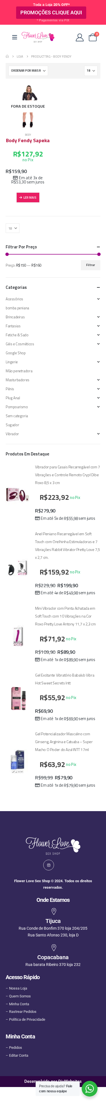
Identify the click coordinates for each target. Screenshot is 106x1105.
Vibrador (12, 434)
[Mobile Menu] (14, 37)
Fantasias (13, 326)
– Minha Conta (17, 1004)
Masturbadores (17, 380)
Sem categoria (17, 416)
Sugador (12, 425)
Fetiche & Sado (17, 335)
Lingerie (12, 362)
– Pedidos (14, 1047)
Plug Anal (13, 398)
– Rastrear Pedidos (21, 1011)
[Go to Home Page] (7, 56)
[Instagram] (48, 865)
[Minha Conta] (80, 37)
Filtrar (90, 264)
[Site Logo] (38, 37)
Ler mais (29, 197)
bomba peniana (17, 308)
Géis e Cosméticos (20, 344)
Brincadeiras (15, 317)
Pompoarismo (17, 407)
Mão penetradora (19, 371)
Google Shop (16, 353)
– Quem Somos (18, 996)
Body (28, 135)
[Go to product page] (17, 494)
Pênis (10, 389)
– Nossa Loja (16, 988)
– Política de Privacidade (25, 1019)
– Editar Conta (17, 1055)
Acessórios (14, 299)
